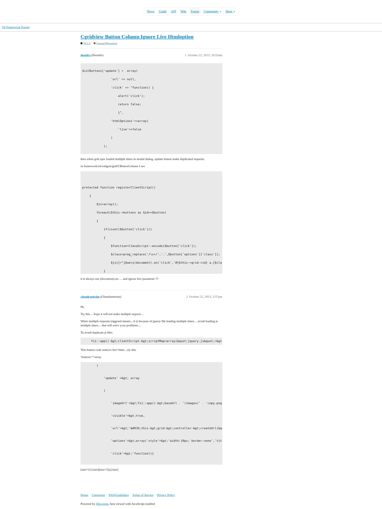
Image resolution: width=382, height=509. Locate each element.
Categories (98, 495)
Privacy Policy (166, 495)
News (150, 11)
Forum (195, 11)
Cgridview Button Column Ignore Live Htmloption (137, 37)
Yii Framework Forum (15, 27)
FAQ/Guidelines (119, 495)
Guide (163, 11)
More (229, 11)
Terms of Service (143, 495)
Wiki (183, 11)
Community (211, 11)
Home (84, 495)
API (173, 11)
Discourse (102, 503)
